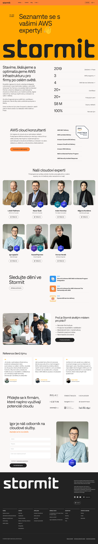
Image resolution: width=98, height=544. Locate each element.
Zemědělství (21, 528)
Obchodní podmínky (90, 538)
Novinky (67, 515)
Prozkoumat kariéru (65, 340)
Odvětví (26, 2)
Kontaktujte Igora (18, 465)
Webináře (83, 518)
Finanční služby (21, 518)
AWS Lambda (37, 515)
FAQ (66, 521)
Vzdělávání (20, 515)
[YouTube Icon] (80, 497)
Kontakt (87, 2)
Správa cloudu (6, 513)
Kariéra (66, 518)
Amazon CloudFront (38, 513)
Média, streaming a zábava (24, 521)
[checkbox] (10, 461)
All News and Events (16, 288)
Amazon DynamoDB (38, 521)
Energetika (20, 526)
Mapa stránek (70, 538)
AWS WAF (36, 518)
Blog (32, 2)
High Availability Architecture (56, 519)
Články (82, 513)
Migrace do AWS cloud (8, 518)
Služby (19, 2)
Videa (82, 515)
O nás (36, 2)
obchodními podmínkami (22, 461)
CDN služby (5, 521)
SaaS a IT (20, 523)
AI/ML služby (5, 523)
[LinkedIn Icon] (75, 497)
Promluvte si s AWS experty (20, 149)
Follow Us (14, 217)
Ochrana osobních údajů (79, 538)
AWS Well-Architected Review (9, 515)
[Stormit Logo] (6, 3)
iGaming (20, 513)
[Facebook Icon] (77, 497)
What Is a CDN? (53, 517)
